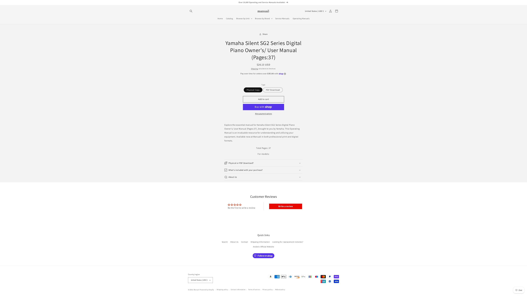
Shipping (254, 69)
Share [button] (265, 34)
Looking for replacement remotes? (287, 242)
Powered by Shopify (207, 290)
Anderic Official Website (263, 246)
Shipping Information (260, 242)
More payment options (263, 114)
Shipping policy (222, 290)
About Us (234, 242)
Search (225, 242)
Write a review (285, 206)
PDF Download (273, 90)
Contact (244, 242)
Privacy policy (268, 290)
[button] (191, 11)
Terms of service (254, 290)
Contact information (238, 290)
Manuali (197, 290)
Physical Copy (253, 90)
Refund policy (280, 290)
